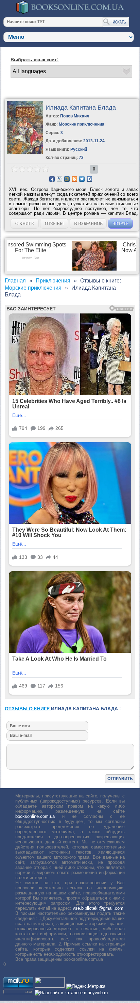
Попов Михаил (74, 116)
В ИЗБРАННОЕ (88, 223)
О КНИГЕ (24, 223)
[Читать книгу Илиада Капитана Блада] (25, 152)
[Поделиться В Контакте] (89, 179)
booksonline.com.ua (35, 816)
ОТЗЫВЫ (54, 223)
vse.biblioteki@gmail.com (98, 908)
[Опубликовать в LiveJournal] (59, 179)
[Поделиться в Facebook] (52, 179)
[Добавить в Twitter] (82, 179)
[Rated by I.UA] (50, 986)
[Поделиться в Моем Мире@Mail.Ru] (67, 179)
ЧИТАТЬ (120, 223)
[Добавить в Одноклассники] (74, 179)
